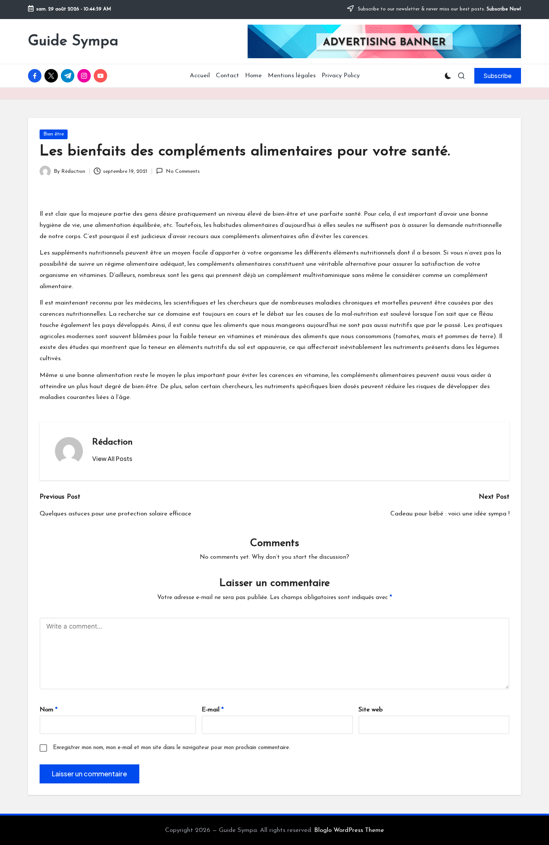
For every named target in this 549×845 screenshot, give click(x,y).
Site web (371, 710)
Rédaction (112, 442)
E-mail (213, 710)
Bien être (53, 134)
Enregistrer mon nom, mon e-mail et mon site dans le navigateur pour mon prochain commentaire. (171, 748)
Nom (49, 710)
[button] (497, 76)
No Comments (182, 171)
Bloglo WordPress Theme (349, 830)
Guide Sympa (73, 41)
